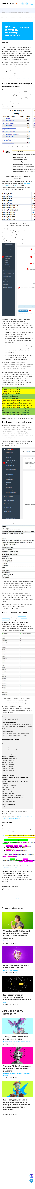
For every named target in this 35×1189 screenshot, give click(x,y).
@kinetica (20, 1137)
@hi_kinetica (20, 1138)
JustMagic (27, 183)
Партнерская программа (9, 1142)
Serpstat (17, 185)
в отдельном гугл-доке (9, 868)
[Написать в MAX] (31, 1176)
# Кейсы (12, 17)
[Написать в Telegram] (31, 1181)
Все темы (4, 17)
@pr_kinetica (16, 1140)
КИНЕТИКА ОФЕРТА (17, 1183)
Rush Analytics (6, 185)
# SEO (19, 17)
